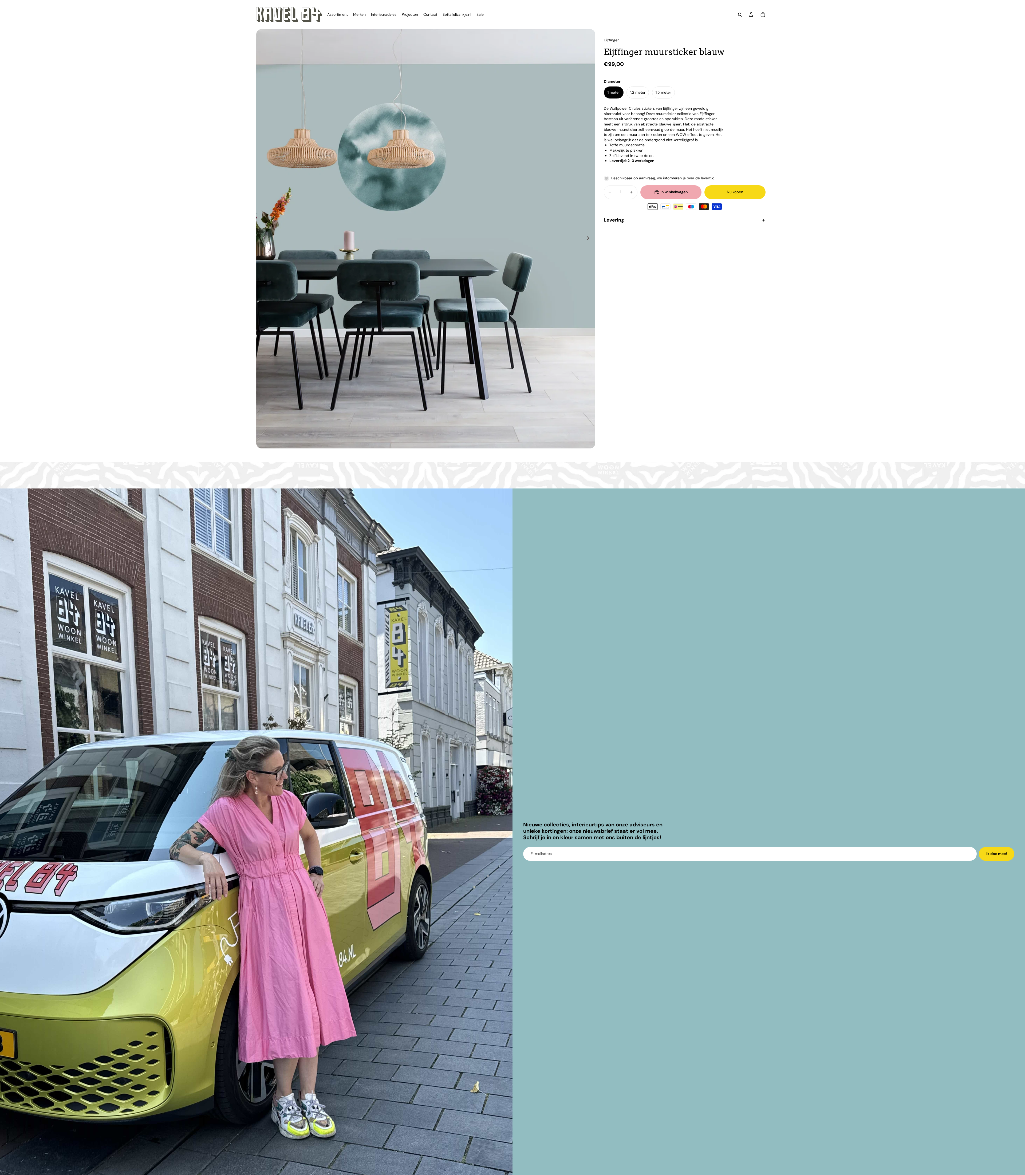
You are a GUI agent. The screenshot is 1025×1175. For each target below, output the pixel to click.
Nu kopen (735, 192)
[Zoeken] (740, 15)
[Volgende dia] (589, 239)
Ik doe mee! (996, 853)
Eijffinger (611, 40)
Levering (614, 220)
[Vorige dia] (262, 239)
